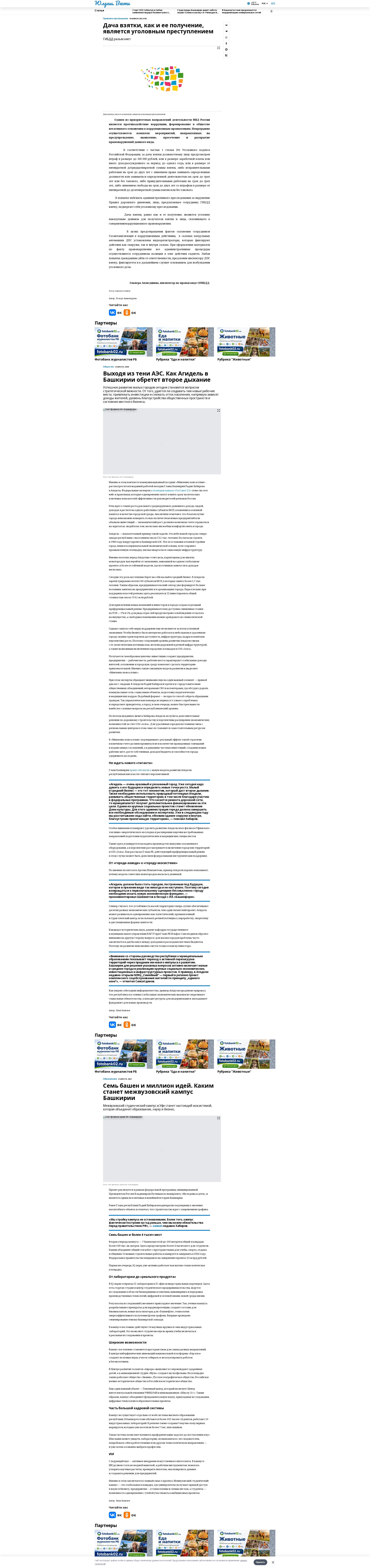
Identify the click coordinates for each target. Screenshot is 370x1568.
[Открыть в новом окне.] (115, 312)
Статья (99, 10)
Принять (260, 1562)
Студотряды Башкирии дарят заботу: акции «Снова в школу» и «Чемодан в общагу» (197, 11)
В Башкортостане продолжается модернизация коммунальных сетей (241, 11)
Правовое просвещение (115, 18)
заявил (157, 1226)
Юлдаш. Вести (112, 3)
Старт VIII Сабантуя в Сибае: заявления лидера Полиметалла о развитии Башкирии (150, 11)
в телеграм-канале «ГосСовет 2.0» (171, 490)
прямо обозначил (140, 770)
